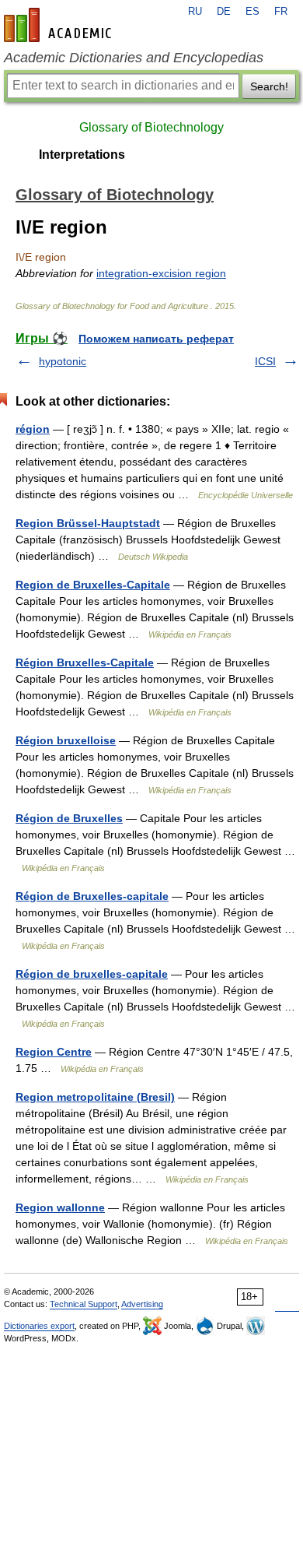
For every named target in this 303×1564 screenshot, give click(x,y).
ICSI (265, 361)
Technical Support (83, 1304)
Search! (269, 86)
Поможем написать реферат (156, 338)
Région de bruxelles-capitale (92, 974)
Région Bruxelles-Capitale (85, 662)
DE (224, 11)
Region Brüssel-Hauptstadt (88, 523)
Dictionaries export (39, 1325)
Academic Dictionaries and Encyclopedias (133, 57)
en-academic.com (60, 25)
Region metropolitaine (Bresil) (95, 1097)
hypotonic (62, 361)
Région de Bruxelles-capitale (92, 896)
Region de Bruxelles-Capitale (93, 584)
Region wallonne (60, 1207)
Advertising (142, 1304)
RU (195, 11)
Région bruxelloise (66, 740)
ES (252, 11)
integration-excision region (161, 273)
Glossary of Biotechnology (151, 127)
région (33, 429)
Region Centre (54, 1052)
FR (280, 11)
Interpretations (82, 154)
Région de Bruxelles (69, 818)
